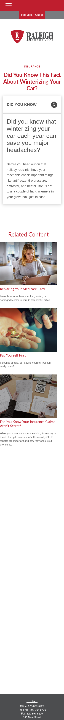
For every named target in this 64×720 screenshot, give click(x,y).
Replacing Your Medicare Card (22, 289)
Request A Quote (32, 15)
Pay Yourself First (13, 355)
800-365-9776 (38, 709)
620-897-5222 (36, 706)
